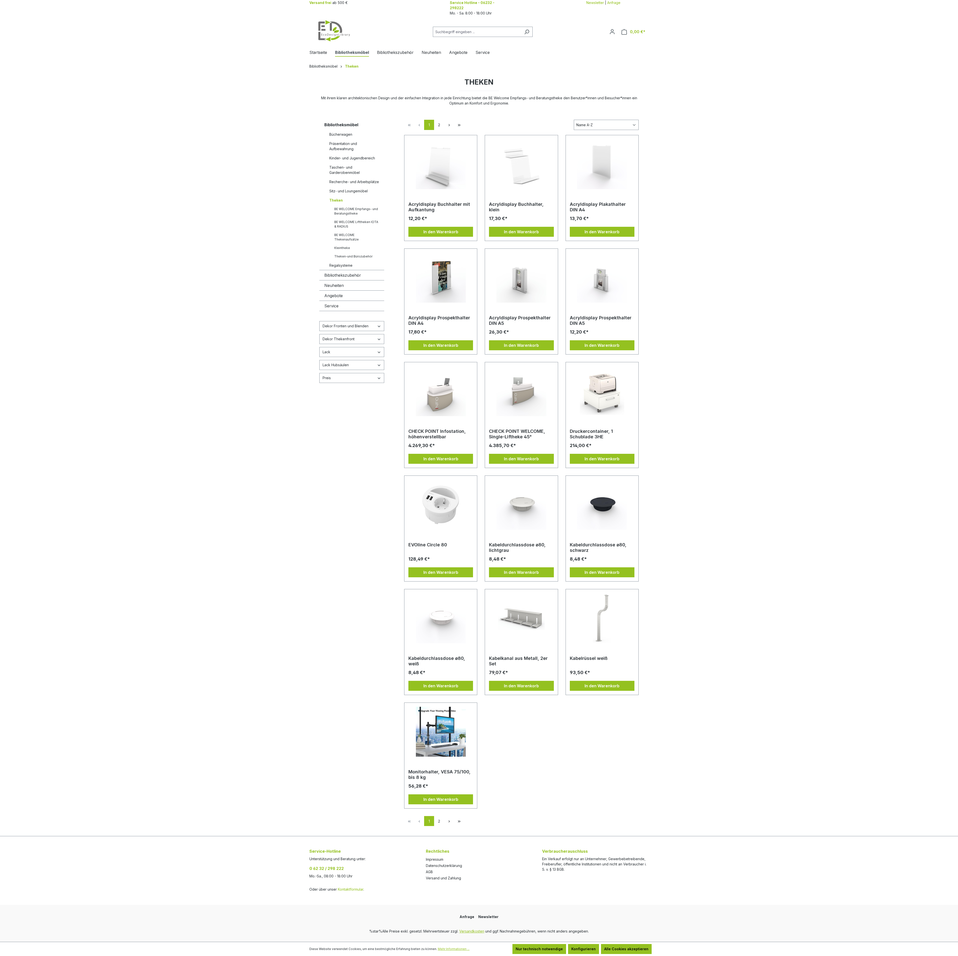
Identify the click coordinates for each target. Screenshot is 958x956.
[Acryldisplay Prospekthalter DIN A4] (440, 278)
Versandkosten (471, 931)
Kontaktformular (350, 889)
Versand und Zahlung (443, 878)
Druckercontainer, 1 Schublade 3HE (591, 434)
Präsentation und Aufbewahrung (343, 146)
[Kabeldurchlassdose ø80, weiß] (440, 618)
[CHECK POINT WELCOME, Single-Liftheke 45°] (521, 391)
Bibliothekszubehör (342, 275)
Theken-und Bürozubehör (353, 256)
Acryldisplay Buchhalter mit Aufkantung (439, 207)
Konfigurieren (583, 949)
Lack (326, 352)
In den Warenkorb (440, 231)
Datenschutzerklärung (444, 865)
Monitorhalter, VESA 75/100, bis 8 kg (439, 774)
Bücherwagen (340, 134)
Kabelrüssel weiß (588, 658)
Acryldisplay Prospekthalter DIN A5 (520, 320)
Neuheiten (334, 285)
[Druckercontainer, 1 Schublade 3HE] (602, 391)
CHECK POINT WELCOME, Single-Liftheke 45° (517, 434)
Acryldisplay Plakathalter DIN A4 (598, 207)
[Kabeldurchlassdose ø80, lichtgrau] (521, 505)
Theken (336, 200)
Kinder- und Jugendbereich (352, 158)
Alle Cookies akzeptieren (626, 949)
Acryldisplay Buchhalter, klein (516, 207)
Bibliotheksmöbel (341, 124)
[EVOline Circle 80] (440, 505)
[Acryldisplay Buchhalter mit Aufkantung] (440, 164)
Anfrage (613, 2)
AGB (429, 872)
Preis (327, 378)
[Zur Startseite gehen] (334, 30)
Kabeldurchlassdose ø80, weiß (436, 661)
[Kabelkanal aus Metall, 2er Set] (521, 618)
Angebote (333, 295)
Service (331, 305)
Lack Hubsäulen (336, 365)
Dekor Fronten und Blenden (345, 326)
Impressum (434, 859)
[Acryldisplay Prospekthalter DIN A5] (521, 278)
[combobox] (477, 32)
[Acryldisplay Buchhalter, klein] (521, 164)
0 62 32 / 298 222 (326, 868)
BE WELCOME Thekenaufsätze (346, 237)
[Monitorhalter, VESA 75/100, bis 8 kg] (440, 732)
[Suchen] (527, 32)
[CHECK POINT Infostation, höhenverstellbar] (440, 391)
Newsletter (595, 2)
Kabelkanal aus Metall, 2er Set (518, 661)
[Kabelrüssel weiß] (602, 618)
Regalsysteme (341, 265)
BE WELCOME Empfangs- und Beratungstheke (356, 211)
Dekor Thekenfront (339, 339)
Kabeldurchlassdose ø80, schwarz (598, 547)
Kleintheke (342, 248)
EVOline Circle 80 (427, 544)
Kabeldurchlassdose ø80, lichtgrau (517, 547)
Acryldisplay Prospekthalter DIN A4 (439, 320)
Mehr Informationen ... (454, 949)
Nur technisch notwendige (539, 949)
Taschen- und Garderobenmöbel (344, 170)
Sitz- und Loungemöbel (348, 191)
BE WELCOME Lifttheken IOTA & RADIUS (356, 224)
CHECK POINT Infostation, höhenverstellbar (437, 434)
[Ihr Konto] (612, 32)
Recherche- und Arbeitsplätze (354, 182)
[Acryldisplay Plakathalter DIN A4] (602, 164)
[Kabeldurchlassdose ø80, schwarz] (602, 505)
